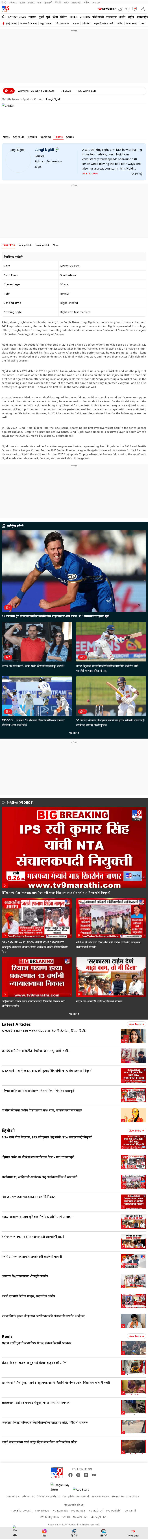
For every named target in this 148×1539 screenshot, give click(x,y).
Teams (58, 136)
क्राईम (122, 17)
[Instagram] (86, 1475)
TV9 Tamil (129, 1510)
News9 (13, 2)
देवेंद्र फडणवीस (62, 23)
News (56, 245)
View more (135, 1024)
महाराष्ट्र (32, 17)
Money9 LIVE (98, 1517)
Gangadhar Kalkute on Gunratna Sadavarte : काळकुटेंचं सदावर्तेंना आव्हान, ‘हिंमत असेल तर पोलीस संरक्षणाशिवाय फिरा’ (35, 946)
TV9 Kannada (59, 1510)
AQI (127, 9)
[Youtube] (94, 1475)
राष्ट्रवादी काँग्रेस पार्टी (103, 23)
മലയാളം (76, 2)
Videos (85, 17)
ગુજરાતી (48, 2)
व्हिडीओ (8, 1130)
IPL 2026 (66, 90)
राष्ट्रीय (131, 17)
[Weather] (121, 9)
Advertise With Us (48, 1496)
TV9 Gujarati (95, 1510)
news (6, 137)
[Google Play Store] (61, 1487)
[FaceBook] (70, 1475)
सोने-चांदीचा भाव (28, 23)
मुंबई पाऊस (11, 23)
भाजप (76, 23)
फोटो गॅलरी (98, 17)
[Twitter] (78, 1475)
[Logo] (5, 9)
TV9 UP (66, 1517)
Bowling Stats (42, 245)
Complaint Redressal (75, 1496)
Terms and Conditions (126, 1496)
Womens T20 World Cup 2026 (36, 90)
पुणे (48, 17)
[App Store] (84, 1490)
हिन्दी (4, 2)
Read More (89, 173)
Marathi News (10, 99)
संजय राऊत (131, 23)
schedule (18, 137)
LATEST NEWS (17, 17)
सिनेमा (63, 17)
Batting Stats (25, 245)
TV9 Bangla (77, 1510)
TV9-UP (96, 2)
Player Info (8, 244)
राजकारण (111, 17)
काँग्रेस (120, 23)
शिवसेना (86, 23)
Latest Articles (16, 1024)
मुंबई (41, 17)
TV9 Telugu (42, 1510)
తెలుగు (31, 2)
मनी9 (86, 2)
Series (70, 137)
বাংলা (39, 2)
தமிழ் (66, 2)
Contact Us (12, 1496)
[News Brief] (107, 8)
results (32, 137)
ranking (45, 137)
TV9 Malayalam (49, 1517)
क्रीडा (55, 17)
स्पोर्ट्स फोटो (15, 526)
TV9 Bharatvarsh (21, 1510)
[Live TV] (134, 9)
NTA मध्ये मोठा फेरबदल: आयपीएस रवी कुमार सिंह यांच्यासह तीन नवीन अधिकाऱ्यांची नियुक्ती (56, 893)
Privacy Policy (100, 1496)
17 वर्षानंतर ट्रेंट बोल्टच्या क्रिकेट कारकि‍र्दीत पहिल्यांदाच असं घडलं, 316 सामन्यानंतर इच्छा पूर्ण (55, 616)
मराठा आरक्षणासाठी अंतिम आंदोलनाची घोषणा (99, 1001)
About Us (28, 1496)
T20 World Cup (86, 90)
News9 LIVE (80, 1517)
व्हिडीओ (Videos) (20, 802)
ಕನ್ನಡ (22, 2)
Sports (27, 99)
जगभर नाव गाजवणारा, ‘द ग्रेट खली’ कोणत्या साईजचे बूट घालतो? (33, 666)
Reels (73, 17)
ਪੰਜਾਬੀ (58, 2)
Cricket (38, 99)
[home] (3, 16)
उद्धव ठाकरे (45, 23)
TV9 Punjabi (113, 1510)
